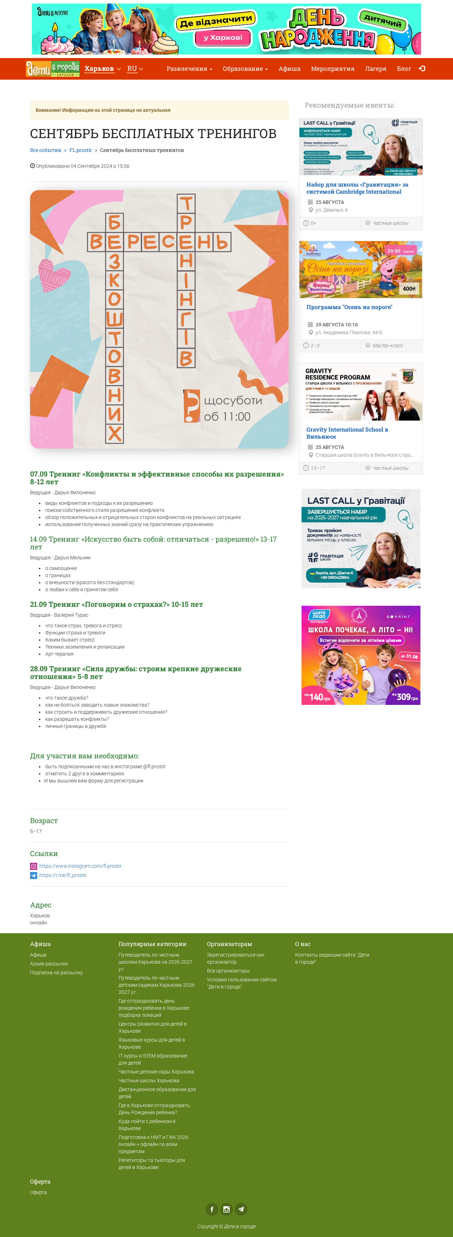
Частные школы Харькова (149, 1080)
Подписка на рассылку (56, 972)
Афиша (289, 68)
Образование (243, 68)
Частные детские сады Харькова (156, 1071)
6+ (313, 223)
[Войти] (423, 69)
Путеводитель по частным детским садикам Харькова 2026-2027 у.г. (157, 985)
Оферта (38, 1192)
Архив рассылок (49, 964)
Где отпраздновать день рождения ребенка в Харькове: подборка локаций (154, 1008)
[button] (102, 68)
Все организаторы (228, 971)
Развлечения (188, 68)
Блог (404, 68)
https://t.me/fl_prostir (63, 875)
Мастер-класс (388, 345)
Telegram (241, 1209)
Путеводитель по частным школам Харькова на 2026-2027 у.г (156, 962)
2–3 (315, 345)
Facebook (212, 1209)
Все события (45, 150)
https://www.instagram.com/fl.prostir (80, 866)
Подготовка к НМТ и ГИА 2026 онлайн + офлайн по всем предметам (153, 1144)
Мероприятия (333, 68)
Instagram (226, 1209)
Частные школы (390, 223)
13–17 (318, 468)
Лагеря (375, 68)
